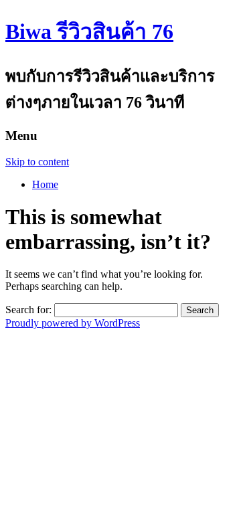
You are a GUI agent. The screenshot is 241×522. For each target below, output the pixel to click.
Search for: (28, 309)
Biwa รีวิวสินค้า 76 (89, 31)
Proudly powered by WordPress (72, 323)
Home (45, 184)
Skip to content (37, 161)
